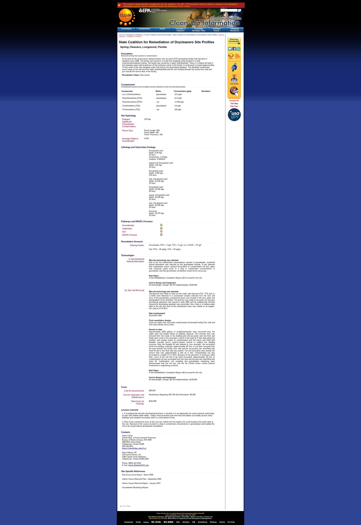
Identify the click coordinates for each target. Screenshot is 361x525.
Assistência (202, 522)
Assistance (128, 522)
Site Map (234, 103)
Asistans (186, 522)
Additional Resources (234, 30)
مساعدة (146, 522)
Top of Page (126, 506)
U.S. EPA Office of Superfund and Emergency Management (188, 518)
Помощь (213, 522)
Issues (162, 29)
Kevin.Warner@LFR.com (138, 465)
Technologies (126, 29)
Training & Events (217, 30)
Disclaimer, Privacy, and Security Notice (164, 517)
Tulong (222, 522)
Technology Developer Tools (198, 30)
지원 (193, 522)
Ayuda (138, 522)
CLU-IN (121, 35)
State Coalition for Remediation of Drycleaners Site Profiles (195, 35)
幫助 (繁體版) (169, 522)
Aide (178, 522)
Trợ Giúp (231, 522)
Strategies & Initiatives (181, 30)
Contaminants (144, 29)
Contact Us (234, 101)
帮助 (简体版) (156, 522)
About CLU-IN (196, 517)
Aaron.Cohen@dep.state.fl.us (134, 448)
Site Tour (234, 106)
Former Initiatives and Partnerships (157, 35)
